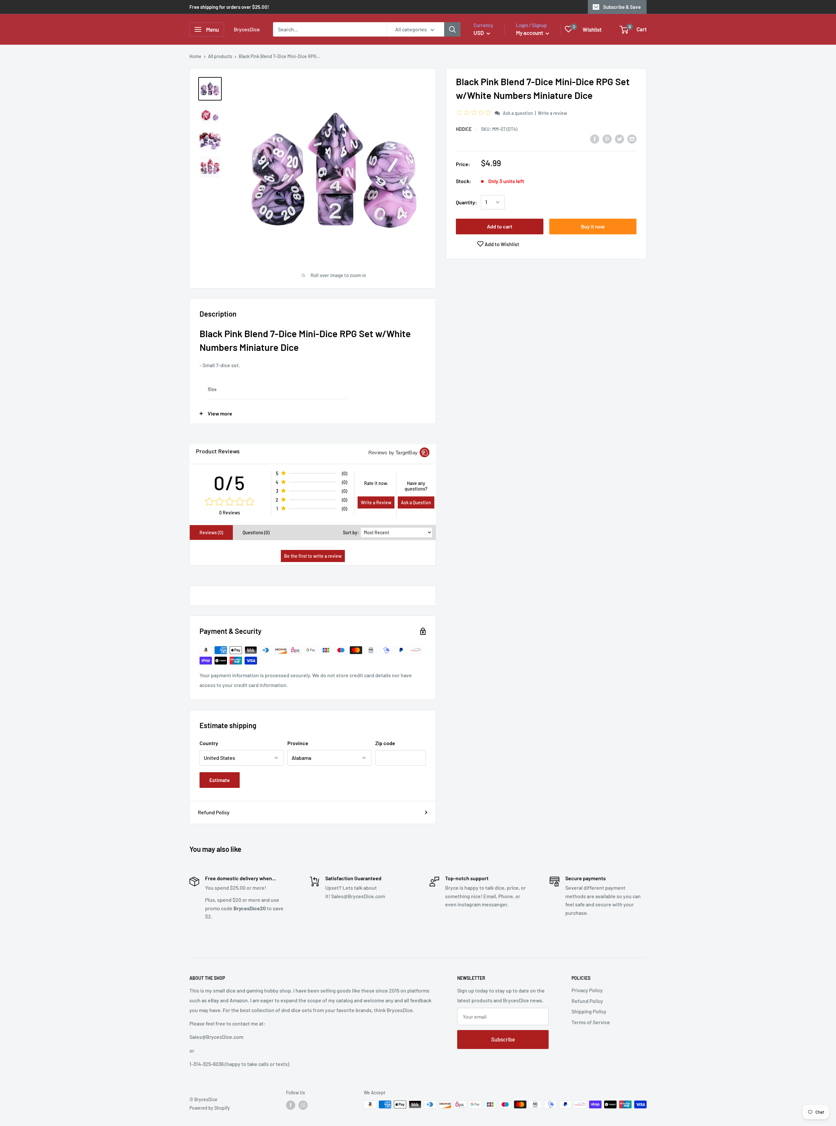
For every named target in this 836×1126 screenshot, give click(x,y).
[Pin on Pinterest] (607, 138)
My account (530, 32)
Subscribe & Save (622, 7)
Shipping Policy (588, 1011)
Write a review (552, 113)
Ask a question (518, 113)
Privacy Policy (587, 990)
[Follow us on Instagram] (303, 1105)
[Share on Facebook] (594, 138)
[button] (475, 113)
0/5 (229, 482)
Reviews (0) (211, 532)
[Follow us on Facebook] (290, 1105)
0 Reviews (229, 512)
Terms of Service (590, 1022)
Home (195, 56)
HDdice (464, 129)
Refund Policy (214, 812)
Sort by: (351, 532)
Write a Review (376, 502)
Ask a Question (416, 502)
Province (297, 743)
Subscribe (503, 1039)
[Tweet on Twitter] (619, 138)
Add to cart (499, 226)
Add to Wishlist (501, 244)
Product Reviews (218, 451)
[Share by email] (631, 138)
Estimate (219, 780)
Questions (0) (256, 532)
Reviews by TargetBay (393, 452)
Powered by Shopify (209, 1108)
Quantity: (466, 202)
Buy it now (593, 226)
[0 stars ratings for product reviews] (229, 502)
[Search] (452, 29)
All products (220, 56)
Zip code (385, 743)
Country (209, 743)
